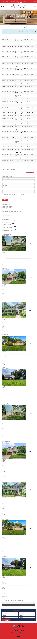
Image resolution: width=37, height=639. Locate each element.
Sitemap (16, 633)
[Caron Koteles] (18, 6)
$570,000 (4, 221)
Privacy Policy (25, 194)
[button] (8, 31)
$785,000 (4, 224)
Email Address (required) (6, 182)
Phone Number (4, 185)
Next (6, 596)
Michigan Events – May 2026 (7, 207)
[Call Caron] (3, 6)
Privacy (20, 633)
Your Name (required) (5, 178)
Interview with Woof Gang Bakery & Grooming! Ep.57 (11, 208)
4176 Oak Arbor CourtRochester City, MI (6, 268)
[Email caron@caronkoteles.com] (1, 6)
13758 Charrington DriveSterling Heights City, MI (6, 235)
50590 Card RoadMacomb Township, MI (6, 368)
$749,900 (4, 230)
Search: (25, 27)
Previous (3, 596)
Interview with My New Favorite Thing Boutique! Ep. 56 (11, 211)
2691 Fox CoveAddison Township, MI (6, 301)
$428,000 (4, 227)
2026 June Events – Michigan (7, 206)
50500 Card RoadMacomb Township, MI (6, 335)
